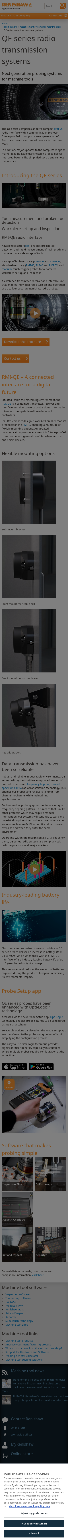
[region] (34, 1501)
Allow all (34, 1533)
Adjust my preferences (34, 1513)
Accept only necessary (34, 1523)
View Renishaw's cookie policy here (29, 1506)
